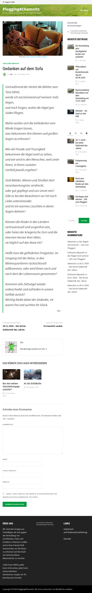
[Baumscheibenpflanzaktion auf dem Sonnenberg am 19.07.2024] (70, 90)
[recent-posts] (75, 133)
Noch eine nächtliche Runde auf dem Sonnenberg (81, 182)
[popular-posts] (70, 133)
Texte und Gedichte (11, 63)
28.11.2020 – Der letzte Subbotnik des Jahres (81, 144)
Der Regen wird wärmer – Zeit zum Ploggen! (81, 199)
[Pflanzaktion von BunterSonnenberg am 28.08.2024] (70, 67)
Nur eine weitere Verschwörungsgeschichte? (11, 386)
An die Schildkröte (32, 383)
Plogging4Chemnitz (21, 9)
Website (6, 482)
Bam (70, 589)
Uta (11, 74)
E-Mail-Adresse (10, 471)
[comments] (81, 133)
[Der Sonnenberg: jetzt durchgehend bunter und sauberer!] (70, 46)
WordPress (60, 589)
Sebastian (71, 241)
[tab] (70, 133)
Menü (85, 10)
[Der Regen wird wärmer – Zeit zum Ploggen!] (70, 197)
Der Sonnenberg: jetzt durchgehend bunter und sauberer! (82, 51)
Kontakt (67, 538)
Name (5, 459)
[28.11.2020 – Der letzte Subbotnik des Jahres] (70, 140)
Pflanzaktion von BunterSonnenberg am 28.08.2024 (81, 72)
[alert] (78, 32)
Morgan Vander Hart (31, 57)
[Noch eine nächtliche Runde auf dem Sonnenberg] (70, 178)
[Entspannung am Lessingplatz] (70, 161)
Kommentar (8, 424)
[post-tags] (86, 133)
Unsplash (44, 57)
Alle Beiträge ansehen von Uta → (33, 349)
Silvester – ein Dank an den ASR (81, 114)
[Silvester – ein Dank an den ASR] (70, 111)
